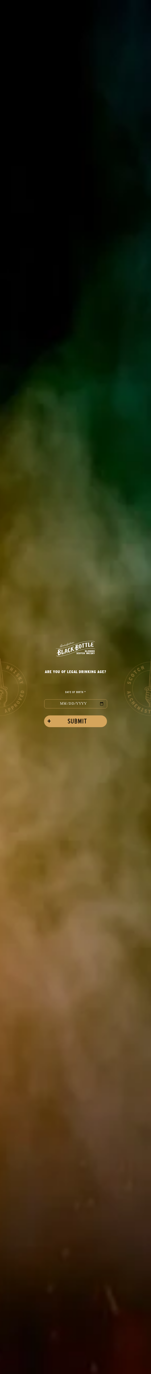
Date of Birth (75, 692)
